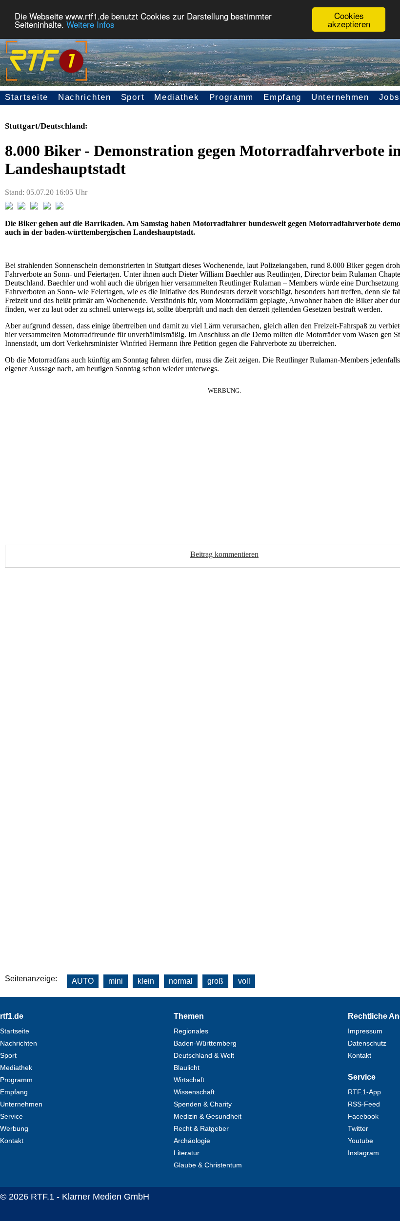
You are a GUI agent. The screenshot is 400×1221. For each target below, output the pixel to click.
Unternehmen (340, 97)
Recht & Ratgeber (201, 1128)
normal (181, 981)
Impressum (365, 1031)
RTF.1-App (364, 1092)
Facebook (363, 1116)
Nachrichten (84, 97)
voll (244, 981)
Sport (133, 97)
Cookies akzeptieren (349, 19)
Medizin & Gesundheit (207, 1116)
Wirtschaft (189, 1080)
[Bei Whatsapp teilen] (34, 207)
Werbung (14, 1128)
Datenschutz (367, 1043)
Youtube (360, 1141)
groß (215, 981)
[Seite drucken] (59, 207)
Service (11, 1116)
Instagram (363, 1153)
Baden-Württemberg (205, 1043)
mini (115, 981)
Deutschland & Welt (204, 1055)
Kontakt (11, 1141)
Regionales (191, 1031)
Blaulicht (187, 1067)
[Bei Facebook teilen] (9, 207)
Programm (231, 97)
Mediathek (176, 97)
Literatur (187, 1153)
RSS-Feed (364, 1104)
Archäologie (192, 1141)
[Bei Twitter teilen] (21, 207)
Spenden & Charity (203, 1104)
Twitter (358, 1128)
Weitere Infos (90, 24)
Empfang (282, 97)
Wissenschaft (194, 1092)
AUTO (83, 981)
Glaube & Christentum (208, 1165)
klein (146, 981)
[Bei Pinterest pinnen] (47, 207)
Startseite (26, 97)
